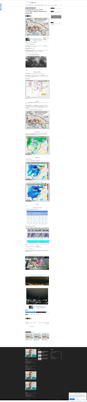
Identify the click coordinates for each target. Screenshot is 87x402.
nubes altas (31, 314)
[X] (27, 16)
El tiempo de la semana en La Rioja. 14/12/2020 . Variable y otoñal (43, 323)
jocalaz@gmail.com (30, 251)
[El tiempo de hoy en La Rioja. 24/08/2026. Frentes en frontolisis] (29, 336)
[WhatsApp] (30, 16)
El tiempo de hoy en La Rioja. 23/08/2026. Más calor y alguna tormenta (36, 340)
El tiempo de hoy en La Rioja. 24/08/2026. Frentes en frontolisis (45, 352)
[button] (85, 393)
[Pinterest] (29, 16)
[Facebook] (26, 16)
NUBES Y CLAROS (37, 314)
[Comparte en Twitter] (27, 310)
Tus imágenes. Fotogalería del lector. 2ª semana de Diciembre (30, 323)
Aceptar (72, 399)
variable (40, 314)
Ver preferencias (83, 399)
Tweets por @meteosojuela (56, 17)
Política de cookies (73, 400)
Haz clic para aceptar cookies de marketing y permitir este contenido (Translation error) (56, 17)
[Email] (0, 7)
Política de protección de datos (79, 400)
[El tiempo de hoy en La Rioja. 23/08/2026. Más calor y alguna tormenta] (37, 336)
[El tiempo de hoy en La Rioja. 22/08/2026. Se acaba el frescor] (45, 336)
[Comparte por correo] (28, 310)
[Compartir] (0, 9)
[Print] (0, 8)
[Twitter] (0, 5)
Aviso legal (84, 400)
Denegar (78, 399)
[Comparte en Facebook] (25, 310)
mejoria (29, 314)
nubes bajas (34, 314)
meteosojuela (27, 14)
